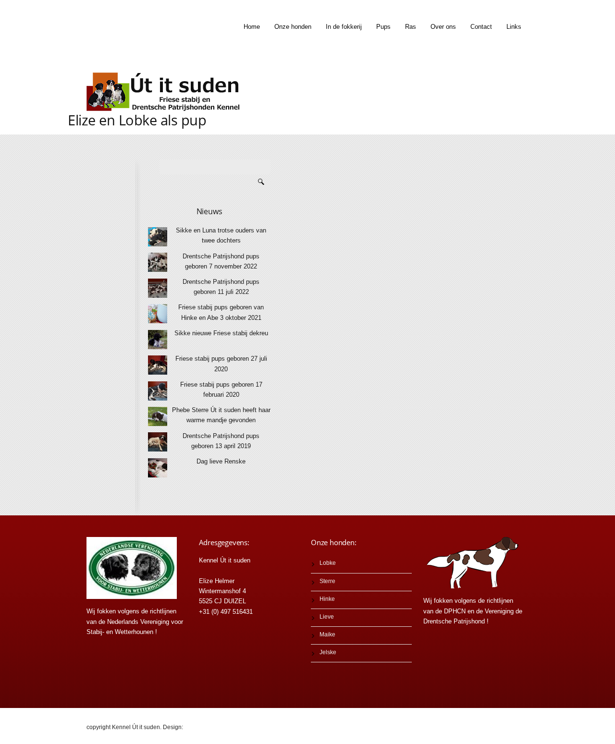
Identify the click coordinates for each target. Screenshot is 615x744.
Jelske (328, 652)
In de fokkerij (344, 26)
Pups (383, 26)
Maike (327, 634)
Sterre (327, 581)
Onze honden (292, 26)
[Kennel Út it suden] (165, 92)
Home (252, 26)
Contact (481, 26)
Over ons (443, 26)
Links (513, 26)
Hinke (327, 599)
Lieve (327, 617)
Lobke (328, 563)
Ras (410, 26)
